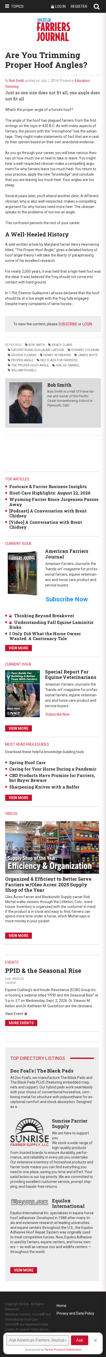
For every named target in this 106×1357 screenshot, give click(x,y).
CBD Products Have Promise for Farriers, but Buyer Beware (52, 778)
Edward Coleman (85, 350)
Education (82, 81)
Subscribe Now (58, 714)
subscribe (67, 324)
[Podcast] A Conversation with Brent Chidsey (48, 513)
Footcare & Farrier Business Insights (48, 486)
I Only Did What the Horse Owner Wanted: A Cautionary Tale (45, 636)
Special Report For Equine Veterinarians (70, 674)
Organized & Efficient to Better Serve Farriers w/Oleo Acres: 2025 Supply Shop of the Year (48, 884)
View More (18, 648)
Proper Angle (22, 360)
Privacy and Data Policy (75, 1313)
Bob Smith (16, 81)
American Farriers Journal (66, 554)
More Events (21, 1023)
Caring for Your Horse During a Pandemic (52, 769)
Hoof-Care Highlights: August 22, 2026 (50, 493)
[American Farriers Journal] (22, 573)
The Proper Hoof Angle (30, 365)
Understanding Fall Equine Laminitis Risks (51, 625)
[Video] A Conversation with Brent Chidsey (45, 524)
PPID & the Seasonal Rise (43, 970)
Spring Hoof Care (27, 762)
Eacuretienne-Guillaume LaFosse (37, 350)
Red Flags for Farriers (58, 360)
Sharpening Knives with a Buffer (44, 787)
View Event (14, 1014)
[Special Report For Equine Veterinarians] (22, 693)
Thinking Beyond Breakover (44, 615)
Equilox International (68, 1203)
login (87, 324)
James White (88, 355)
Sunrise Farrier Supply (69, 1124)
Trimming (12, 86)
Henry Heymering (57, 355)
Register (79, 6)
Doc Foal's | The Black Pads (41, 1071)
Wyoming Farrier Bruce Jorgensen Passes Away (54, 502)
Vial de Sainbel (68, 365)
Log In (60, 6)
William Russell (24, 370)
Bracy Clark (62, 345)
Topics (17, 6)
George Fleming (24, 355)
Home (61, 1306)
